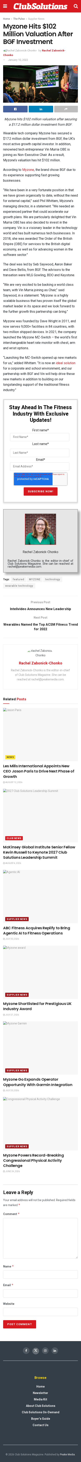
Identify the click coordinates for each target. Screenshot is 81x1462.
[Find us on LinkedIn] (55, 1350)
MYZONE (34, 579)
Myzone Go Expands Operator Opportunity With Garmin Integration (37, 1082)
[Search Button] (76, 6)
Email (8, 1285)
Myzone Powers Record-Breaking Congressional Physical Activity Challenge (33, 1160)
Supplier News (36, 19)
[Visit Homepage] (40, 6)
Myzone (28, 170)
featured (18, 579)
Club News (14, 838)
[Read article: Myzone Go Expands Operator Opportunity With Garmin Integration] (40, 1048)
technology (52, 579)
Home (6, 19)
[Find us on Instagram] (45, 1350)
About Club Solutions (40, 1406)
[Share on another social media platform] (66, 109)
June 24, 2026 (12, 1171)
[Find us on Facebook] (26, 1350)
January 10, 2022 (18, 60)
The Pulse (19, 19)
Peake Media (67, 1454)
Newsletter (40, 1393)
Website (8, 1304)
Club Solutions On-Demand (40, 1412)
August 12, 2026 (13, 782)
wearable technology (19, 586)
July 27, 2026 (12, 1014)
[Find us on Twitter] (35, 1351)
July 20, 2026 (12, 1090)
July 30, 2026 (12, 939)
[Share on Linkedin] (41, 109)
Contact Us (40, 1425)
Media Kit (40, 1399)
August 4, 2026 (13, 863)
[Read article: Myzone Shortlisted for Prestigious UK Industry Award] (40, 972)
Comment (11, 1214)
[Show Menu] (5, 6)
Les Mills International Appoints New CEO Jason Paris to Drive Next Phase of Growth (38, 771)
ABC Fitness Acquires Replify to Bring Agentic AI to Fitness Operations (36, 930)
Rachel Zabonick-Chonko (40, 552)
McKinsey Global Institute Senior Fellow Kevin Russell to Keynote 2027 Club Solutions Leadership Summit (39, 852)
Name (8, 1266)
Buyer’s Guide (40, 1419)
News (10, 757)
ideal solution (65, 363)
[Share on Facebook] (15, 109)
